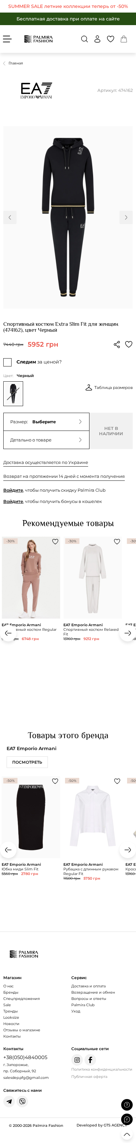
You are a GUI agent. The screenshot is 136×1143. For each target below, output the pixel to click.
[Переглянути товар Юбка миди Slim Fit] (31, 843)
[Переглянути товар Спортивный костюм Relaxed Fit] (92, 606)
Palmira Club (82, 1005)
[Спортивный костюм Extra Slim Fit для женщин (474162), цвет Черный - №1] (68, 217)
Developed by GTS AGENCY (102, 1125)
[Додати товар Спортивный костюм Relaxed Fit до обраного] (117, 541)
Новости (11, 1023)
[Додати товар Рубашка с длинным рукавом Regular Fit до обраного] (117, 781)
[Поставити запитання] (127, 1105)
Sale (7, 1005)
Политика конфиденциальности (101, 1069)
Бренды (10, 992)
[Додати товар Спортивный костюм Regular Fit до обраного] (55, 541)
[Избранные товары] (110, 39)
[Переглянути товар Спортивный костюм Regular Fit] (31, 615)
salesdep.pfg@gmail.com (26, 1077)
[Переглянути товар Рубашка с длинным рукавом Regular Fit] (92, 846)
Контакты (12, 1036)
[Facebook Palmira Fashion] (90, 1060)
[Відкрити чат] (127, 1119)
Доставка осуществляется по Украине (45, 462)
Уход (75, 1011)
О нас (8, 986)
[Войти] (97, 39)
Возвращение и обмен (93, 992)
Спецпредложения (21, 998)
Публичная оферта (89, 1076)
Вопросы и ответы (88, 998)
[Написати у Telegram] (9, 1101)
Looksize (11, 1017)
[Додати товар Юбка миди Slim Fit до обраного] (55, 781)
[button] (84, 39)
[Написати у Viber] (22, 1101)
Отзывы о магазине (21, 1030)
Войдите (13, 490)
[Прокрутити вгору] (127, 1134)
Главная (16, 63)
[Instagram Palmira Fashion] (77, 1060)
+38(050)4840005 (25, 1057)
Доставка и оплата (88, 986)
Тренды (10, 1011)
